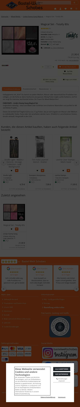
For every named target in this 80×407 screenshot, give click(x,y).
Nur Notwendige (61, 374)
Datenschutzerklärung (48, 397)
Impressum (61, 397)
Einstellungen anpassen (62, 380)
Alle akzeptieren (61, 369)
